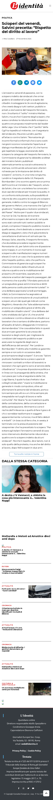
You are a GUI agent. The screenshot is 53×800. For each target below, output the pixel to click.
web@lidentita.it (29, 744)
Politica (7, 18)
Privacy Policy (19, 750)
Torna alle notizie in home (26, 454)
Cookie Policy (34, 750)
